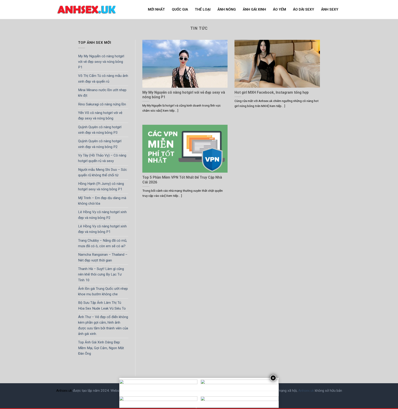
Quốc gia (180, 9)
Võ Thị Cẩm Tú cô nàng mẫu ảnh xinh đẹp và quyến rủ (103, 78)
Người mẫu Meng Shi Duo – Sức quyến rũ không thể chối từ (102, 172)
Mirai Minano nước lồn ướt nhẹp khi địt (102, 93)
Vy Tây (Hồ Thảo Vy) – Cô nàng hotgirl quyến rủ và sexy (102, 158)
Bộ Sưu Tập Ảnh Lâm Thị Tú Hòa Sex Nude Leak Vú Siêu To (102, 305)
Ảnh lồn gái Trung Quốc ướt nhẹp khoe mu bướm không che (103, 291)
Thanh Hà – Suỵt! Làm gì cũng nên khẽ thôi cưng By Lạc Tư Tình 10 (101, 274)
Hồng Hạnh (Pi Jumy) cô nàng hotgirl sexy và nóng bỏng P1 (101, 186)
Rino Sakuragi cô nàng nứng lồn (102, 104)
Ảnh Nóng (226, 9)
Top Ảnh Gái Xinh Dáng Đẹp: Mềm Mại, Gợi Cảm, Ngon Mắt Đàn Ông (101, 348)
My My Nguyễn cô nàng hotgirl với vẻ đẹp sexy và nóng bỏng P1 (101, 61)
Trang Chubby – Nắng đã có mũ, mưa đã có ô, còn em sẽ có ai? (102, 243)
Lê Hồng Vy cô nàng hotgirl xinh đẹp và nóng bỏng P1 (102, 229)
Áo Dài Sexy (303, 9)
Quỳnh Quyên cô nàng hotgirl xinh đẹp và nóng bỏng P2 (99, 144)
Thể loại (203, 9)
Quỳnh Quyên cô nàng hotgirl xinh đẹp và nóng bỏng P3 (99, 130)
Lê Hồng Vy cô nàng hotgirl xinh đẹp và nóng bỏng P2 (102, 215)
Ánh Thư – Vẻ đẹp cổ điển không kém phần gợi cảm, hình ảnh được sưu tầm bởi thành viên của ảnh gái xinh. (103, 325)
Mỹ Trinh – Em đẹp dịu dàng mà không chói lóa (102, 201)
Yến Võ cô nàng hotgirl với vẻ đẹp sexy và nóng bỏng (100, 115)
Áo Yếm (279, 9)
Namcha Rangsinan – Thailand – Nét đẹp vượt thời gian (102, 257)
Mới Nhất (156, 9)
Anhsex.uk (64, 391)
